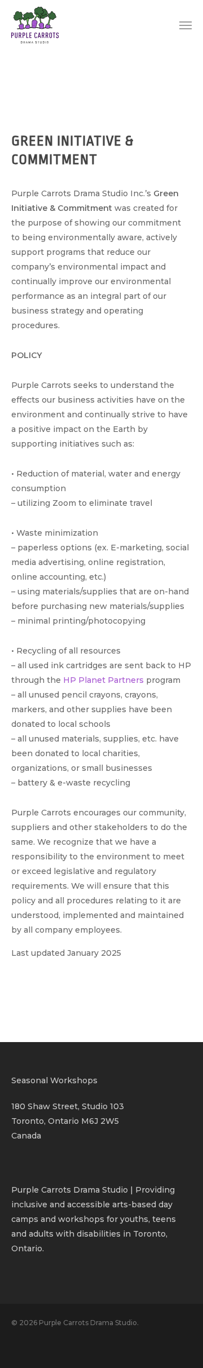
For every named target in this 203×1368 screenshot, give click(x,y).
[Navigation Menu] (185, 25)
